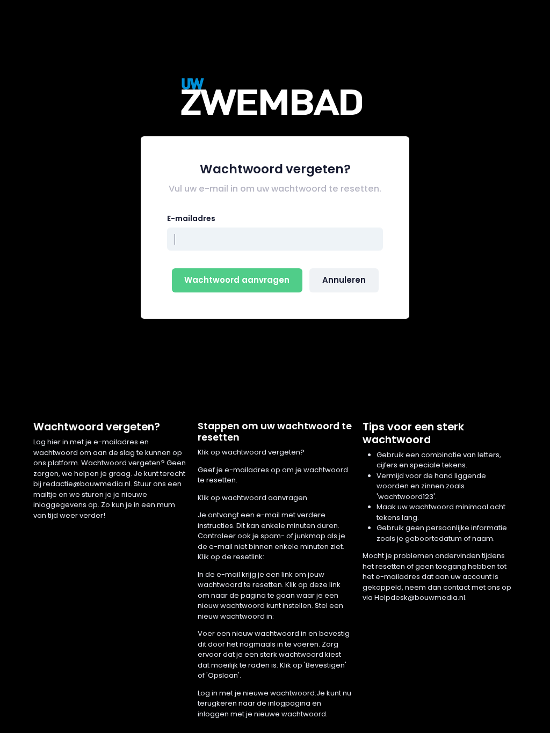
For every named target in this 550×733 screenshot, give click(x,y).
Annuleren (344, 279)
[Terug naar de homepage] (275, 96)
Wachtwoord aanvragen (237, 279)
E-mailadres (191, 218)
